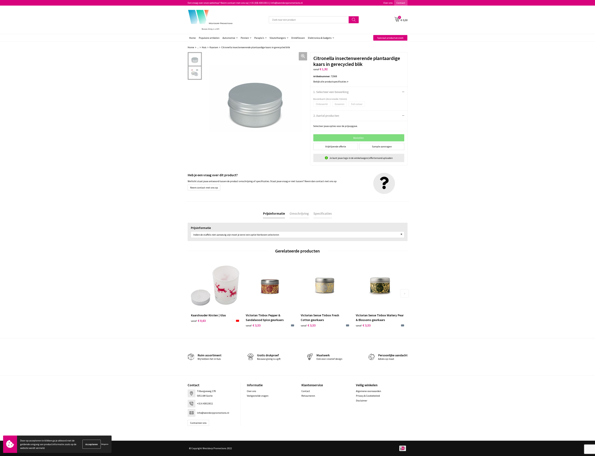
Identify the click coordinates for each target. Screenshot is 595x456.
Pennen (245, 37)
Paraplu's (259, 37)
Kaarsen (213, 47)
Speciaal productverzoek (390, 37)
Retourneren (308, 395)
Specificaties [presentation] (322, 213)
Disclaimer (361, 400)
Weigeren (104, 444)
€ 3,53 (253, 325)
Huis (204, 47)
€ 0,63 (198, 321)
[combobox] (309, 19)
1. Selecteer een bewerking (331, 92)
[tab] (274, 213)
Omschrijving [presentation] (299, 213)
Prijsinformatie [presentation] (274, 213)
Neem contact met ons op (204, 187)
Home (192, 37)
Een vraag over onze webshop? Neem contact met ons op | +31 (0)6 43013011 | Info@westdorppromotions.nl (245, 2)
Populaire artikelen (209, 37)
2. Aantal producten (326, 115)
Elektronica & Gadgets (320, 37)
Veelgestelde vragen (257, 395)
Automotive (229, 37)
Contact (401, 2)
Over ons (388, 2)
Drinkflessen (298, 37)
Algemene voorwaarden (368, 391)
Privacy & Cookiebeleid (368, 395)
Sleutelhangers (278, 37)
